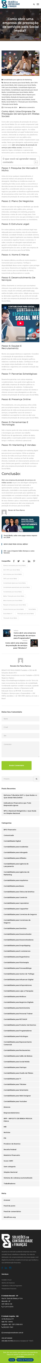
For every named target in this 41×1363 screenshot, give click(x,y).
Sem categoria (9, 1167)
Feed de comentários (12, 1211)
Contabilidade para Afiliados (15, 858)
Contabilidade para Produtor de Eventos (20, 1025)
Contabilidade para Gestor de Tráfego (19, 974)
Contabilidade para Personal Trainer (18, 1014)
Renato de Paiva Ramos (16, 510)
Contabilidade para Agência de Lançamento (16, 865)
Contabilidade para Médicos (15, 997)
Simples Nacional (10, 1172)
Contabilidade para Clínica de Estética (19, 892)
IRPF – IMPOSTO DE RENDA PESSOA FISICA (18, 1120)
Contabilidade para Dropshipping (17, 945)
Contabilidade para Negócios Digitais (18, 1002)
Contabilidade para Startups (15, 1067)
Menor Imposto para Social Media (12, 600)
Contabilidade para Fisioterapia (16, 962)
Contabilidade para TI (12, 1079)
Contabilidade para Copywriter (16, 909)
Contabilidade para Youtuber (15, 1101)
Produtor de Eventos (12, 1144)
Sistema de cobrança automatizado (18, 1178)
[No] (38, 1356)
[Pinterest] (34, 562)
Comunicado (9, 835)
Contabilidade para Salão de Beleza (18, 1056)
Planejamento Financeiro (9, 1288)
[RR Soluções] (11, 4)
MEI (5, 1127)
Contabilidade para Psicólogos (16, 1036)
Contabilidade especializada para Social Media (16, 587)
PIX (5, 1138)
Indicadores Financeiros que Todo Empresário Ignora (17, 804)
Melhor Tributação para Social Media (13, 596)
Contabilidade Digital (12, 841)
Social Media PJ (11, 102)
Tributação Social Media (10, 104)
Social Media (32, 609)
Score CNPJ (8, 1161)
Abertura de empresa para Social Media (16, 82)
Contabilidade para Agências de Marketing (17, 80)
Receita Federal (10, 1149)
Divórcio (7, 1107)
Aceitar (11, 1360)
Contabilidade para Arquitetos (16, 880)
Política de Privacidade (25, 1360)
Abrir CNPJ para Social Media (11, 570)
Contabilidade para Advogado (16, 852)
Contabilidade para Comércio (15, 897)
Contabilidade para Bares (14, 886)
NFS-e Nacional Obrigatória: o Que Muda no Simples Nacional (20, 812)
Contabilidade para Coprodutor (16, 903)
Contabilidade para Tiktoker (15, 1084)
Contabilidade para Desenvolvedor (18, 934)
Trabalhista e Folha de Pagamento (12, 1285)
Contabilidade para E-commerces (17, 951)
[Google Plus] (24, 562)
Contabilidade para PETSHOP (15, 1019)
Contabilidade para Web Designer (17, 1096)
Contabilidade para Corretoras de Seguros (17, 921)
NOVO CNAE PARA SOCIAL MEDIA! (16, 544)
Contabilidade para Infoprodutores (18, 985)
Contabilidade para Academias (16, 847)
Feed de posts (9, 1206)
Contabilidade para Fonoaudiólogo (18, 968)
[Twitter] (18, 562)
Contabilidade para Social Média (16, 1062)
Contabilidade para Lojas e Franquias (18, 991)
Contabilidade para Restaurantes (17, 1050)
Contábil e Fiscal (6, 1280)
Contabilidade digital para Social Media (14, 583)
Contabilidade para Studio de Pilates (18, 1073)
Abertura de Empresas (8, 1283)
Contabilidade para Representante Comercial (18, 1043)
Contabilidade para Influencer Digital (18, 980)
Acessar (7, 1200)
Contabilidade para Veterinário (16, 1090)
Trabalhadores (9, 1184)
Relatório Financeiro (12, 1155)
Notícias (7, 1132)
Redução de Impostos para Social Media (14, 605)
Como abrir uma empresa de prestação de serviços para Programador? (25, 635)
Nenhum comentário (28, 107)
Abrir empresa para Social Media (25, 85)
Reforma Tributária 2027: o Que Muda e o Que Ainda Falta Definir (20, 796)
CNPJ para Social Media (10, 87)
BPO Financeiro (10, 830)
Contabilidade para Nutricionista (17, 1008)
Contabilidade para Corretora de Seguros (20, 914)
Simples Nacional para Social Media (18, 99)
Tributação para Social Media (27, 102)
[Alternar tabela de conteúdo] (34, 162)
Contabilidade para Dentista (15, 928)
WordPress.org (10, 1217)
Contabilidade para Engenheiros (17, 957)
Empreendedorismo (12, 1113)
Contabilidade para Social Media (17, 92)
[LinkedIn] (29, 562)
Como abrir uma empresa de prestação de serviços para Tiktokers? (16, 645)
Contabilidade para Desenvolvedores (18, 940)
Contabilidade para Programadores (18, 1031)
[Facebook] (13, 562)
